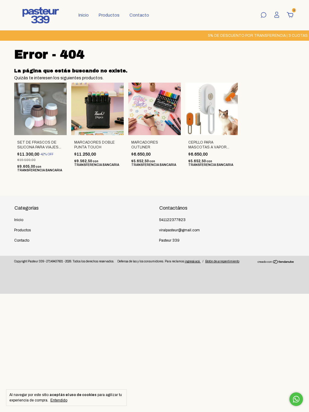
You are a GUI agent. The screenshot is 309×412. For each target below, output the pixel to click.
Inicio (83, 15)
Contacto (139, 15)
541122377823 (172, 220)
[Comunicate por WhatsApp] (296, 399)
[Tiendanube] (276, 262)
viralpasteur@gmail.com (179, 230)
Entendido (58, 400)
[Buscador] (263, 16)
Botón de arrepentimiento (222, 261)
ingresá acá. (193, 261)
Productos (109, 15)
